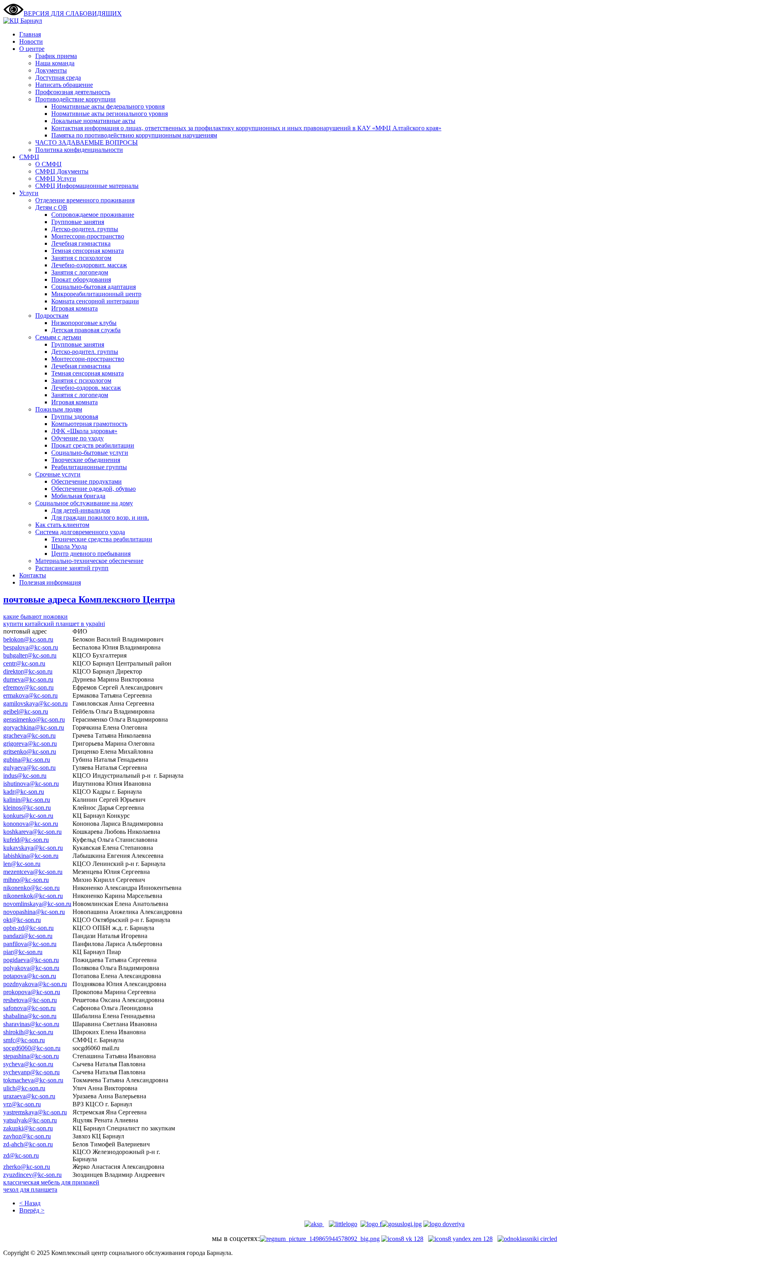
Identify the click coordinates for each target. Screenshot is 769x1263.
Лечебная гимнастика (81, 243)
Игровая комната (74, 308)
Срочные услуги (58, 474)
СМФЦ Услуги (55, 178)
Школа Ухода (69, 546)
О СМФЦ (48, 164)
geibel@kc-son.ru (25, 711)
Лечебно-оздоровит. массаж (89, 265)
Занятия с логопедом (79, 272)
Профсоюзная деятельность (72, 92)
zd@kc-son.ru (21, 1155)
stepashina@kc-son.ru (31, 1056)
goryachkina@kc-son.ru (33, 727)
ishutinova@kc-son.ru (31, 783)
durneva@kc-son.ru (28, 679)
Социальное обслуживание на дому (84, 503)
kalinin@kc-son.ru (26, 799)
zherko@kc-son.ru (26, 1166)
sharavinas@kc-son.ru (31, 1024)
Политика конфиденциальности (79, 149)
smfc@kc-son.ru (24, 1040)
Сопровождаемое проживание (92, 214)
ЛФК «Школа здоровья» (84, 431)
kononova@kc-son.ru (30, 823)
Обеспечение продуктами (86, 481)
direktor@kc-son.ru (27, 671)
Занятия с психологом (81, 257)
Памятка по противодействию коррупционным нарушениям (134, 135)
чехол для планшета (30, 1189)
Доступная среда (58, 77)
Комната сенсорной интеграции (95, 301)
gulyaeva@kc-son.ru (29, 767)
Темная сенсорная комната (87, 250)
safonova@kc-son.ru (29, 1008)
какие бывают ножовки (35, 616)
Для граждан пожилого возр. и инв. (100, 517)
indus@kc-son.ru (24, 775)
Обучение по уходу (77, 438)
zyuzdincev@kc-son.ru (32, 1174)
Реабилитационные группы (89, 467)
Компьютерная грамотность (89, 423)
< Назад (29, 1203)
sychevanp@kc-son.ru (31, 1072)
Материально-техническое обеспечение (89, 560)
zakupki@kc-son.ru (28, 1128)
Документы (51, 70)
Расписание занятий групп (72, 568)
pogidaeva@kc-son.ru (31, 959)
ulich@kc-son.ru (24, 1088)
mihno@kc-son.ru (26, 879)
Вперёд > (31, 1210)
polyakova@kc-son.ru (31, 967)
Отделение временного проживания (85, 200)
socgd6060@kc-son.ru (31, 1048)
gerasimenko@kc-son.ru (34, 719)
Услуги (28, 193)
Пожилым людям (58, 409)
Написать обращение (64, 84)
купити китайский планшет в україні (54, 623)
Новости (31, 41)
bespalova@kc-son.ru (30, 647)
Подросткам (51, 315)
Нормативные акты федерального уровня (108, 106)
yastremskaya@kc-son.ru (35, 1112)
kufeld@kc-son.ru (26, 839)
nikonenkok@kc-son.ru (33, 895)
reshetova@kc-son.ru (30, 1000)
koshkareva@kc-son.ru (32, 831)
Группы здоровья (74, 416)
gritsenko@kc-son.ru (29, 751)
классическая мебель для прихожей (51, 1182)
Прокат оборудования (81, 279)
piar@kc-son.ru (22, 951)
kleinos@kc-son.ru (27, 807)
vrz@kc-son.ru (22, 1104)
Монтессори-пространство (87, 236)
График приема (56, 55)
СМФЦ (29, 156)
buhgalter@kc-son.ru (29, 655)
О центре (31, 48)
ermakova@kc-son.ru (30, 695)
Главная (30, 34)
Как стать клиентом (62, 524)
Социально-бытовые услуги (89, 452)
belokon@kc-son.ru (28, 639)
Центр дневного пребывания (91, 553)
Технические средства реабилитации (101, 539)
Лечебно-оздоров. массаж (86, 387)
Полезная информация (50, 582)
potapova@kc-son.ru (29, 975)
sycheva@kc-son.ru (28, 1064)
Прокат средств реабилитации (92, 445)
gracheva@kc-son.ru (29, 735)
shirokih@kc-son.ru (28, 1032)
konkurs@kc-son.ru (28, 815)
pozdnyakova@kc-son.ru (35, 984)
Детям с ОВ (51, 207)
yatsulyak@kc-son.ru (30, 1120)
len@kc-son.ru (21, 863)
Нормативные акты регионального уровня (109, 113)
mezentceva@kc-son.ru (32, 871)
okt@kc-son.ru (22, 919)
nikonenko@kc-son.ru (31, 887)
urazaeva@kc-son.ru (29, 1096)
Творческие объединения (85, 459)
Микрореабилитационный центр (96, 294)
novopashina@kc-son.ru (34, 911)
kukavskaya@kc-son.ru (33, 847)
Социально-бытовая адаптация (93, 286)
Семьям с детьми (58, 337)
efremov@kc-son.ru (28, 687)
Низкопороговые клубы (84, 322)
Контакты (32, 575)
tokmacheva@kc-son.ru (33, 1080)
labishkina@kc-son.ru (30, 855)
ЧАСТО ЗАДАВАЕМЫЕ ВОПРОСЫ (86, 142)
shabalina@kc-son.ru (29, 1016)
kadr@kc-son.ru (23, 791)
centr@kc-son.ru (24, 663)
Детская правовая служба (86, 330)
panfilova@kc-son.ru (29, 943)
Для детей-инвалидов (80, 510)
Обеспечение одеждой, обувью (93, 488)
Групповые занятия (77, 221)
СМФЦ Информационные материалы (87, 185)
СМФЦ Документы (62, 171)
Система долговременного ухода (80, 532)
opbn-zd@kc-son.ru (28, 927)
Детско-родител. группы (84, 229)
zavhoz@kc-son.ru (27, 1136)
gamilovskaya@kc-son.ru (35, 703)
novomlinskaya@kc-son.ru (37, 903)
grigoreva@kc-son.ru (30, 743)
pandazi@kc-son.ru (27, 935)
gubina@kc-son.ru (26, 759)
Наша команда (54, 63)
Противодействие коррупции (75, 99)
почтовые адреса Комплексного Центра (89, 599)
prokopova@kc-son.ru (31, 992)
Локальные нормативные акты (93, 120)
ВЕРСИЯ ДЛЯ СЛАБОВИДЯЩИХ (73, 13)
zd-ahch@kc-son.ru (28, 1144)
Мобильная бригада (78, 495)
